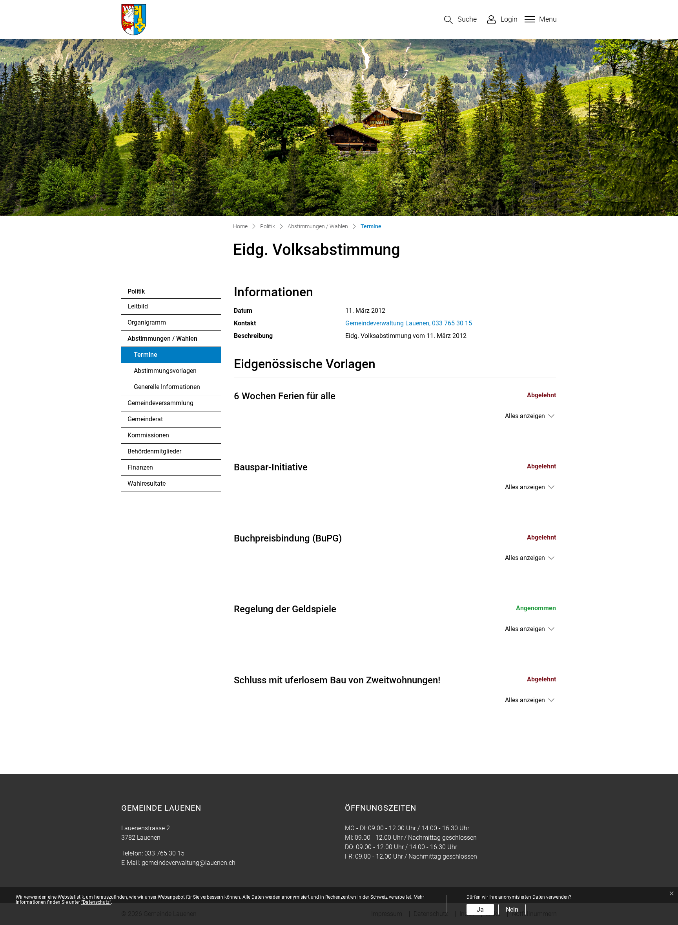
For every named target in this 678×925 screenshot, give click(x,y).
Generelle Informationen (167, 387)
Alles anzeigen (525, 416)
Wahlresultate (147, 483)
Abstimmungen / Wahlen (162, 338)
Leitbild (138, 306)
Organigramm (147, 322)
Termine (155, 357)
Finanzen (140, 467)
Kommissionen (148, 435)
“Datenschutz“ (96, 902)
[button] (460, 19)
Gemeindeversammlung (160, 403)
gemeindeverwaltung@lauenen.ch (188, 862)
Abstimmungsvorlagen (165, 370)
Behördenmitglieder (154, 451)
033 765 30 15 (164, 853)
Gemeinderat (145, 419)
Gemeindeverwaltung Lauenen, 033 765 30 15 (408, 323)
